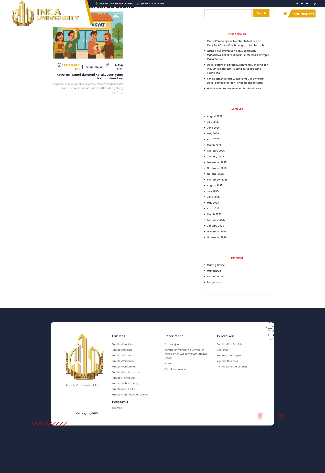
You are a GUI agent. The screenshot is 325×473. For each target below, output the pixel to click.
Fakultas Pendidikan (123, 344)
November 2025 (217, 168)
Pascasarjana (172, 344)
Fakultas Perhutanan (124, 366)
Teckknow (223, 383)
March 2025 (214, 214)
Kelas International (175, 369)
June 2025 (213, 197)
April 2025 (213, 208)
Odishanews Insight (228, 372)
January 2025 (215, 226)
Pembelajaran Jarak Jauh (232, 366)
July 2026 (213, 122)
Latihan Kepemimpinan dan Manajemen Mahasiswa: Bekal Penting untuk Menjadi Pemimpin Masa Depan (238, 55)
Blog (135, 13)
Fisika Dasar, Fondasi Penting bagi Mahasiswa (235, 88)
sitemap (117, 407)
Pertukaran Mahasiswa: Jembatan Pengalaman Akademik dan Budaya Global (186, 354)
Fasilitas (155, 13)
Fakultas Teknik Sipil (123, 378)
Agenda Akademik (227, 361)
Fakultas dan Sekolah (229, 344)
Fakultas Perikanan (123, 361)
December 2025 (217, 162)
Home (101, 13)
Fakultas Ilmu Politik (123, 389)
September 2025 (217, 179)
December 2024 (217, 231)
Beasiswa (222, 350)
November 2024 (217, 237)
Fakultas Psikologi (122, 350)
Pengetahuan (94, 67)
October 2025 (215, 174)
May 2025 (213, 202)
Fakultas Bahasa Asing (125, 383)
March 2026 (214, 145)
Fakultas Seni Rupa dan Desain (130, 394)
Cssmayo (222, 378)
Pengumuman (215, 282)
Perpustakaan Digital (229, 355)
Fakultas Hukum (121, 355)
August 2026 (215, 116)
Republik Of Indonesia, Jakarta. (116, 3)
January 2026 (215, 156)
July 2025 (213, 191)
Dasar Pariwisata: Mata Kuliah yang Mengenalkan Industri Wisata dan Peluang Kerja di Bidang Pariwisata (237, 69)
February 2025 (216, 220)
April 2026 (213, 139)
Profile (118, 13)
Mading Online (216, 265)
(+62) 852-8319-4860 (152, 3)
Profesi (168, 363)
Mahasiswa (214, 270)
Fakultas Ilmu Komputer (126, 372)
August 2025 (215, 185)
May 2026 (213, 133)
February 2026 (216, 151)
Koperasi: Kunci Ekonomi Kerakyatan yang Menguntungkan (90, 76)
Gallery (175, 13)
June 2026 (213, 127)
